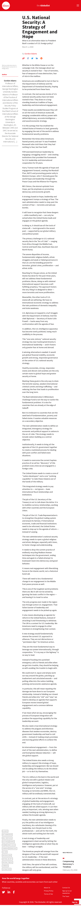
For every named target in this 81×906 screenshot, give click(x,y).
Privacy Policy (48, 891)
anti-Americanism (7, 834)
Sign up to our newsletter (67, 892)
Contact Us (66, 888)
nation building (6, 855)
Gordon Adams (31, 53)
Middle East (13, 848)
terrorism (5, 866)
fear (3, 845)
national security (7, 859)
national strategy (7, 862)
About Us (47, 888)
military (4, 852)
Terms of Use (48, 894)
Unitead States (6, 869)
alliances (5, 831)
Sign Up (74, 902)
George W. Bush (11, 845)
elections (5, 841)
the (43, 5)
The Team (65, 896)
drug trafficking (7, 838)
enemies (12, 841)
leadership (5, 848)
